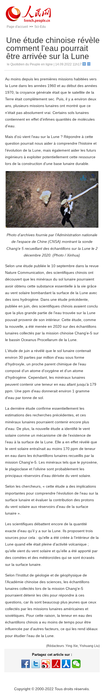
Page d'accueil (17, 27)
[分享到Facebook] (25, 664)
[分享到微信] (76, 664)
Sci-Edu (40, 27)
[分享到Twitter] (35, 664)
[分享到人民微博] (56, 664)
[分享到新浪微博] (46, 664)
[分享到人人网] (66, 664)
